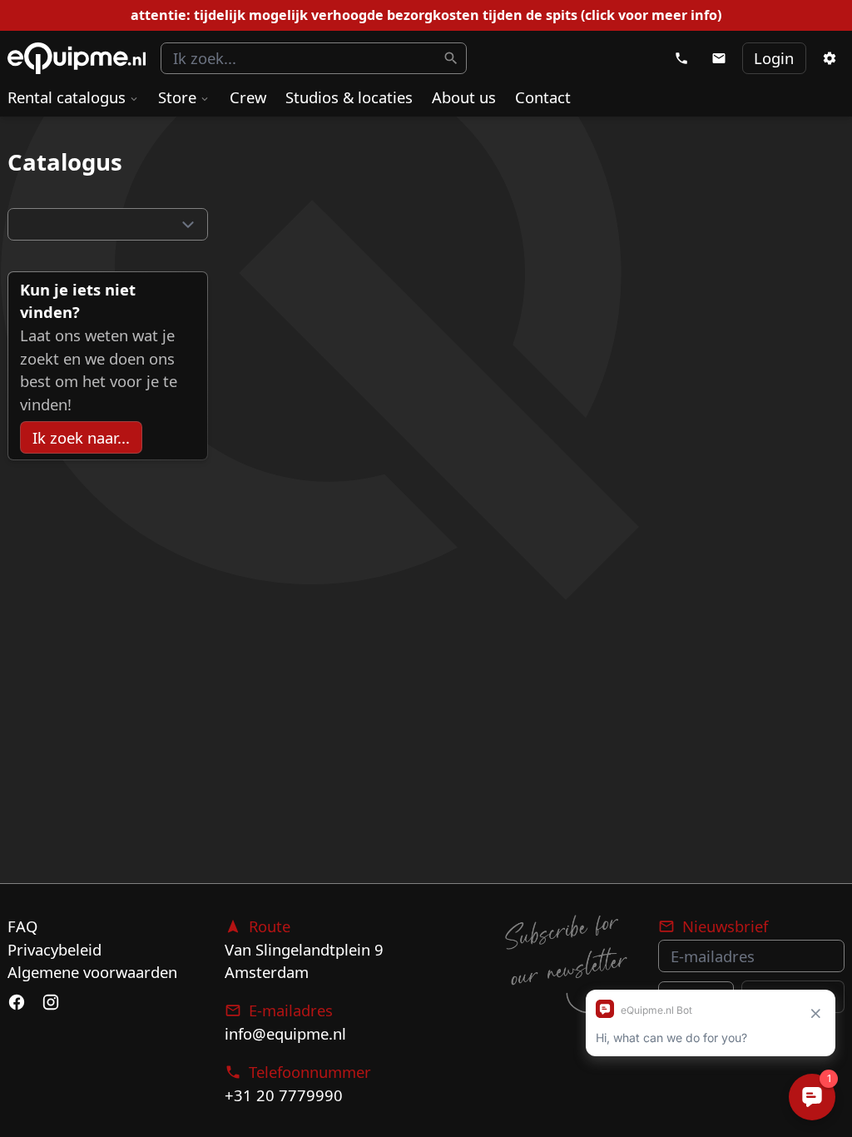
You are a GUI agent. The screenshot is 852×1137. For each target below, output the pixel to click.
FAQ (22, 926)
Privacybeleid (54, 949)
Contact (543, 97)
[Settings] (829, 58)
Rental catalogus (66, 97)
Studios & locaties (349, 97)
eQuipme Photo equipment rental (76, 58)
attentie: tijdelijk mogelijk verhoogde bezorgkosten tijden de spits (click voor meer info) (426, 15)
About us (464, 97)
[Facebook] (16, 1003)
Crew (248, 97)
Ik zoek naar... (81, 437)
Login (774, 57)
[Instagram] (50, 1003)
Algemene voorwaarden (92, 971)
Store (177, 97)
